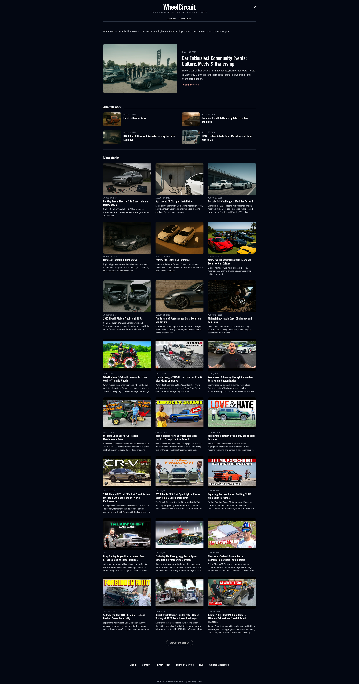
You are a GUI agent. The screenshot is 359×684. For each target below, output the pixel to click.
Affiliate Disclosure (219, 665)
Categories (186, 19)
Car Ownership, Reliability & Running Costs (183, 681)
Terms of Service (185, 665)
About (133, 665)
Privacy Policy (163, 665)
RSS (201, 665)
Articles (172, 19)
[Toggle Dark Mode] (255, 6)
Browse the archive (179, 642)
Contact (146, 665)
